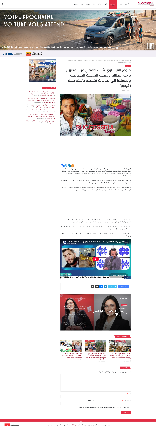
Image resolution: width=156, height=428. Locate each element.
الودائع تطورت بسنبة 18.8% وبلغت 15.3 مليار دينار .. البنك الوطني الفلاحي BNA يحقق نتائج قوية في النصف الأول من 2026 (41, 116)
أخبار (94, 4)
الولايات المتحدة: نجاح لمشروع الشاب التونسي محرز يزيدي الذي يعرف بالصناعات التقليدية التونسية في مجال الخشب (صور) (120, 356)
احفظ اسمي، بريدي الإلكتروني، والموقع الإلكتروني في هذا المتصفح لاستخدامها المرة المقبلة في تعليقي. (104, 407)
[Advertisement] (95, 151)
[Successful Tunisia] (146, 4)
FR (69, 4)
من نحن (76, 4)
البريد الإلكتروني (126, 400)
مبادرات (106, 4)
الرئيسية (127, 4)
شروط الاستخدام (73, 425)
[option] (95, 312)
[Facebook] (62, 165)
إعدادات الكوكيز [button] (14, 425)
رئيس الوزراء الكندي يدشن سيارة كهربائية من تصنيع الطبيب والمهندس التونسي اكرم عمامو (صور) (72, 355)
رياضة (81, 4)
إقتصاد (120, 4)
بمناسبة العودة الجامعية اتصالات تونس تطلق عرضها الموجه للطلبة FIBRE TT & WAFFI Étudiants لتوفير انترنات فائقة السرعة (41, 100)
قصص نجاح (113, 4)
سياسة (99, 4)
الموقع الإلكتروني (90, 400)
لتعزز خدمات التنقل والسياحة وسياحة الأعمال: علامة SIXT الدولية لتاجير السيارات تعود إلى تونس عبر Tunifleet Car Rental (41, 93)
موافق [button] (7, 425)
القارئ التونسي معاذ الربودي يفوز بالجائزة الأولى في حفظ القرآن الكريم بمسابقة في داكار (108, 314)
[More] (72, 165)
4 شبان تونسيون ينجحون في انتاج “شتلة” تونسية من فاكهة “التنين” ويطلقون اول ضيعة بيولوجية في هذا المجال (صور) (96, 356)
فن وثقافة (88, 4)
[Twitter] (65, 165)
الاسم (129, 394)
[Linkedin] (69, 165)
